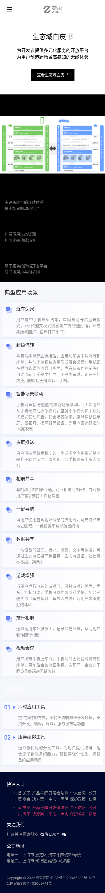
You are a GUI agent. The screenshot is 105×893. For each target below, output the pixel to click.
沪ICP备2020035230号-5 (70, 878)
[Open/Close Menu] (9, 9)
